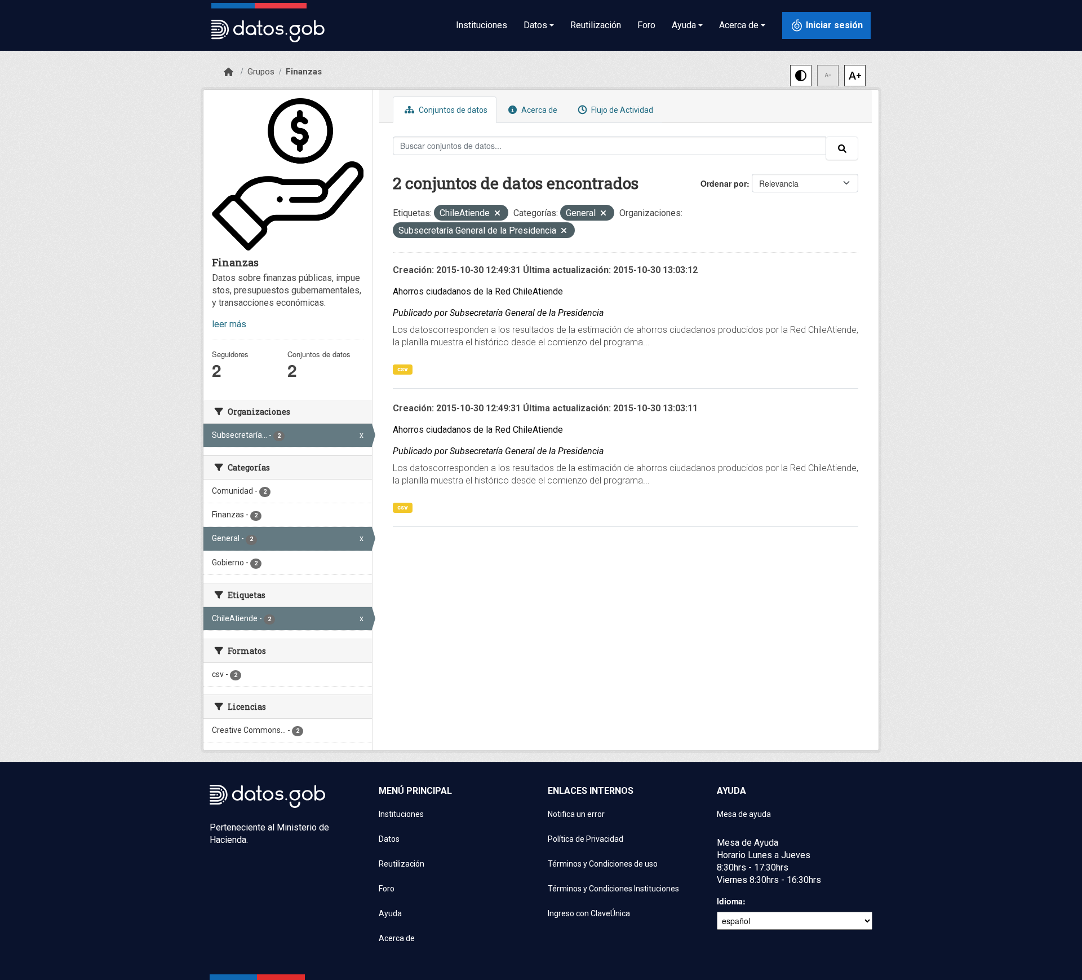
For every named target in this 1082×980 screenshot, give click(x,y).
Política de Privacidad (585, 838)
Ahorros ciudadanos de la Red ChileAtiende (478, 291)
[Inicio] (228, 72)
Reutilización (595, 25)
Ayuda (390, 913)
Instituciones (481, 25)
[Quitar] (497, 214)
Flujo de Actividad (621, 110)
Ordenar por (723, 183)
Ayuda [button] (684, 25)
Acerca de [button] (739, 25)
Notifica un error (576, 814)
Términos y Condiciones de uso (603, 863)
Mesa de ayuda (744, 814)
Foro (646, 25)
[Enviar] (842, 148)
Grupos (260, 72)
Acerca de (538, 110)
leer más (229, 324)
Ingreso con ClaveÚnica (589, 913)
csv (402, 369)
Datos (389, 838)
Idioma (730, 901)
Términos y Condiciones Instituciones (613, 888)
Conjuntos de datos (452, 110)
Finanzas (304, 72)
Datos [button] (535, 25)
